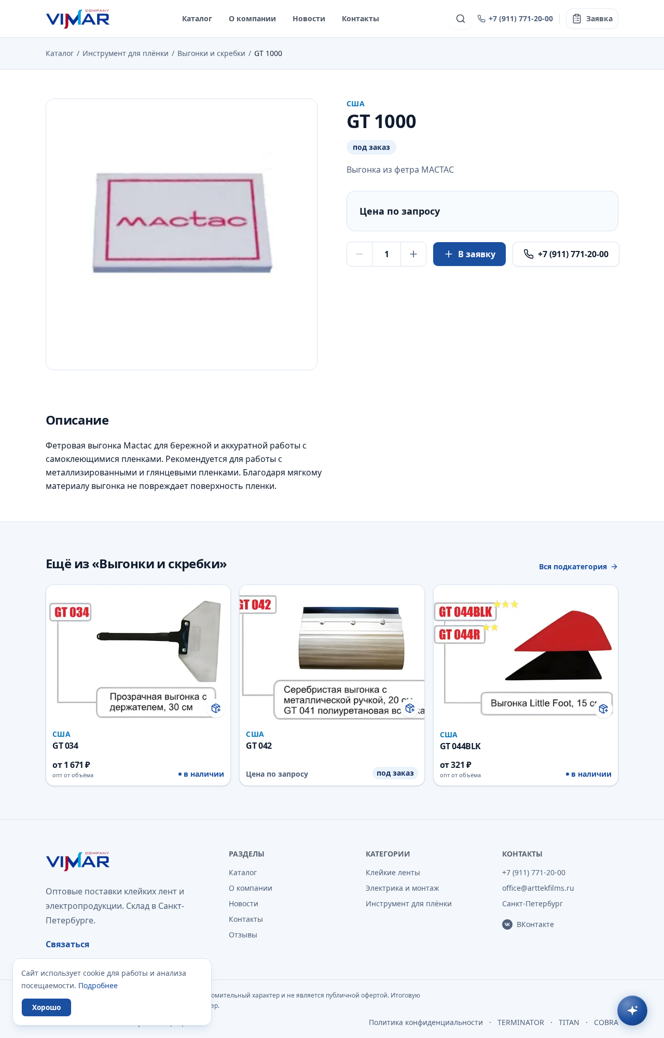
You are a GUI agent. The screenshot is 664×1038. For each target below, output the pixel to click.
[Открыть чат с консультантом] (632, 1010)
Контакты (360, 18)
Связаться (67, 944)
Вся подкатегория (573, 566)
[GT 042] (332, 685)
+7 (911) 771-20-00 (521, 18)
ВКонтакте (535, 924)
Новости (309, 18)
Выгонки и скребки (211, 53)
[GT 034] (138, 685)
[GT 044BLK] (526, 685)
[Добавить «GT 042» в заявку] (409, 708)
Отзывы (243, 934)
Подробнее (98, 985)
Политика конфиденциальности (426, 1022)
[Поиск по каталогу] (460, 18)
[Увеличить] (413, 254)
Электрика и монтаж (402, 888)
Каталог (197, 18)
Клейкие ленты (393, 872)
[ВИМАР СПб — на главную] (79, 18)
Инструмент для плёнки (125, 53)
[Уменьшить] (359, 254)
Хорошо (46, 1007)
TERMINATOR (520, 1022)
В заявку (476, 254)
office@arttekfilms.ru (538, 888)
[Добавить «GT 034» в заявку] (215, 708)
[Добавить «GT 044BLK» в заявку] (603, 708)
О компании (252, 18)
